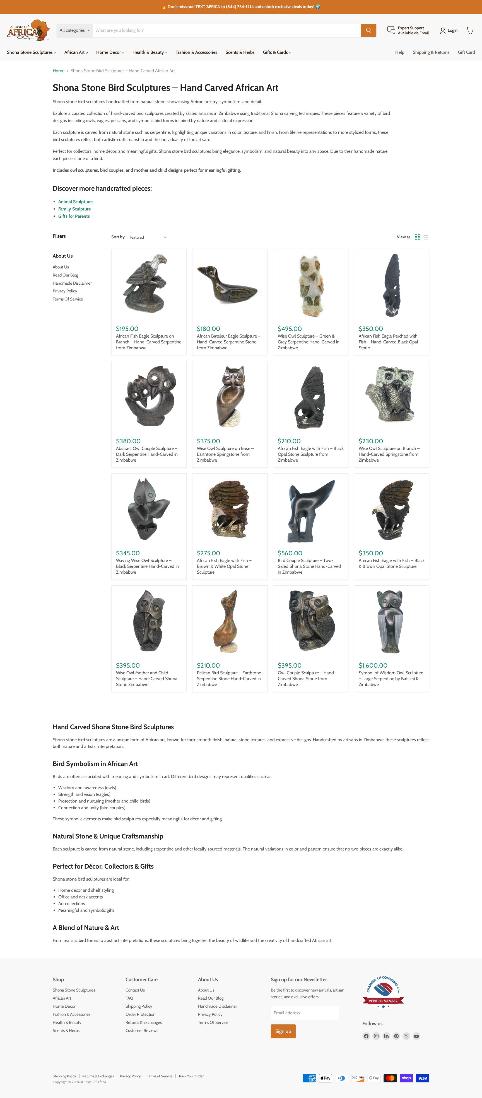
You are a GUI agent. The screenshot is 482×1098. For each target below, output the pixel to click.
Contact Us (135, 990)
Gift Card (466, 52)
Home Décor (109, 52)
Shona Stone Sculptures (30, 52)
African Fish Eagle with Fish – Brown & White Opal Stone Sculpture (224, 566)
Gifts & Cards (276, 52)
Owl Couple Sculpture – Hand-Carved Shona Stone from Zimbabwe (307, 678)
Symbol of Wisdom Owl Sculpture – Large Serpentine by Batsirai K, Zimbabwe (391, 678)
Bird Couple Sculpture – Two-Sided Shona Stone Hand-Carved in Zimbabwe (309, 566)
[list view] (425, 237)
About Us (61, 267)
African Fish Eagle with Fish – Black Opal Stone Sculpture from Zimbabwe (311, 454)
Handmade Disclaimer (72, 283)
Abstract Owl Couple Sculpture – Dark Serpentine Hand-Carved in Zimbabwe (147, 454)
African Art (75, 52)
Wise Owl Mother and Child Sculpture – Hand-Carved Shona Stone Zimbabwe (146, 678)
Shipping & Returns (431, 52)
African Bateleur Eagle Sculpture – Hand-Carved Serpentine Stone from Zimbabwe (229, 341)
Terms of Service (159, 1076)
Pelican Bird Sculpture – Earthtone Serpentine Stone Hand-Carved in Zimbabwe (229, 678)
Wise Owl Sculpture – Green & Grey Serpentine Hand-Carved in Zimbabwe (308, 341)
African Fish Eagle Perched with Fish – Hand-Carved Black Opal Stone (388, 341)
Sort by (118, 237)
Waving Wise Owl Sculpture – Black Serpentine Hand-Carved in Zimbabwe (147, 566)
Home (58, 70)
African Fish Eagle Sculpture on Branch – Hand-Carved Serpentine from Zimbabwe (148, 341)
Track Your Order (191, 1076)
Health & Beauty (148, 52)
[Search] (368, 30)
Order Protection (140, 1014)
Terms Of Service (68, 299)
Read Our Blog (65, 275)
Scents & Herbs (240, 52)
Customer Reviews (142, 1030)
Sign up (283, 1031)
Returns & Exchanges (144, 1022)
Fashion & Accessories (196, 52)
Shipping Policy (139, 1006)
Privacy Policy (65, 291)
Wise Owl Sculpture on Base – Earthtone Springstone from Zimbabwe (225, 454)
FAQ (129, 998)
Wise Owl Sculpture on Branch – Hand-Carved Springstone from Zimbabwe (389, 454)
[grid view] (417, 237)
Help (399, 52)
